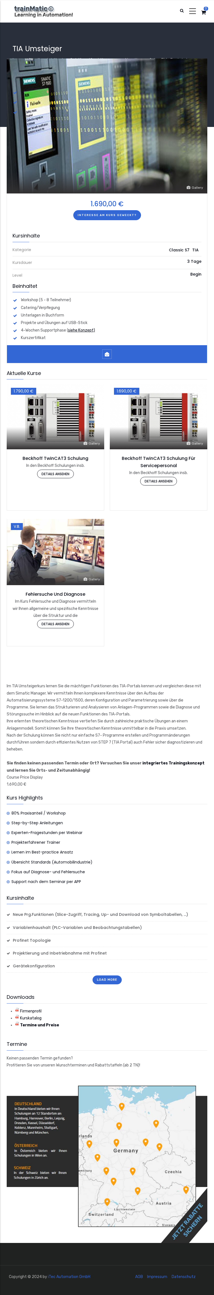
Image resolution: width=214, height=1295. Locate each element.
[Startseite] (49, 11)
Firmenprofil (31, 1011)
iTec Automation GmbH (69, 1276)
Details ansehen (55, 474)
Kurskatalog (31, 1018)
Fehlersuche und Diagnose (55, 594)
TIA (195, 250)
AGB (139, 1276)
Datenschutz (184, 1276)
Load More (107, 980)
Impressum (157, 1276)
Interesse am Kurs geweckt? (107, 215)
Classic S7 (179, 250)
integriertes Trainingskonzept (173, 763)
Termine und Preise (39, 1025)
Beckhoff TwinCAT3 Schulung (55, 458)
